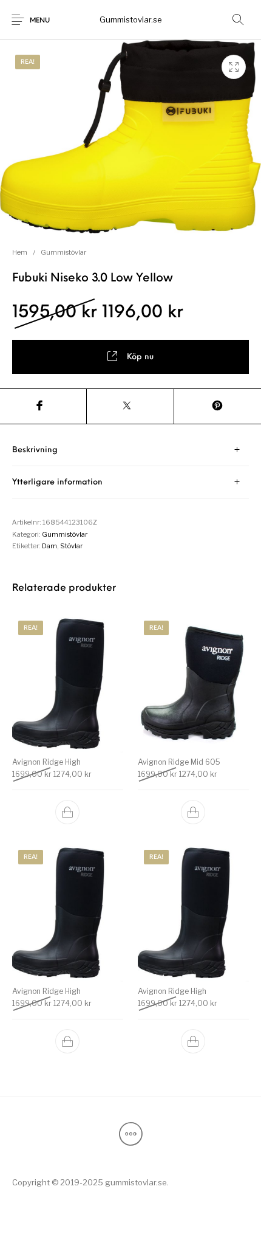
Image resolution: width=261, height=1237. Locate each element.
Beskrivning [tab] (35, 450)
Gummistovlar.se (131, 19)
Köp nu (140, 357)
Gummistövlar (63, 252)
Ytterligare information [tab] (57, 482)
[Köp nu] (68, 812)
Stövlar (71, 546)
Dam (49, 546)
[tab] (130, 450)
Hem (19, 252)
